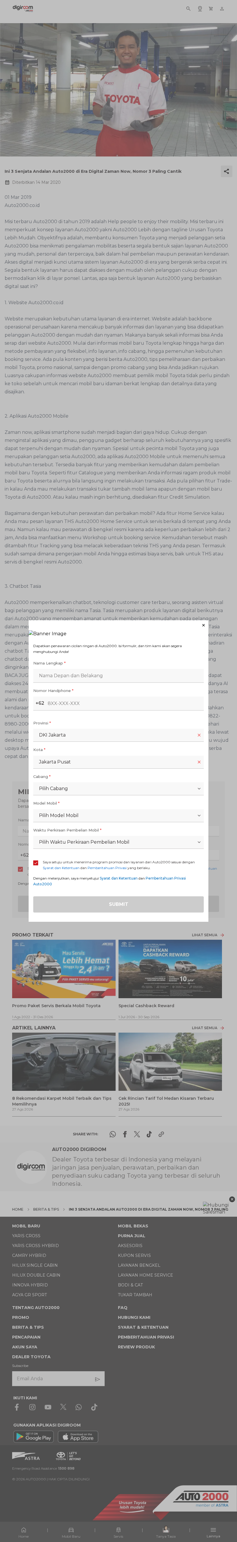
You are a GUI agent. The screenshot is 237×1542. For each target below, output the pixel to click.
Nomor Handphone (53, 690)
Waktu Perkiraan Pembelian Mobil (67, 830)
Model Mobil (46, 803)
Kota (39, 749)
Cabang (42, 776)
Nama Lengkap (49, 663)
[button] (118, 625)
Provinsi (42, 723)
